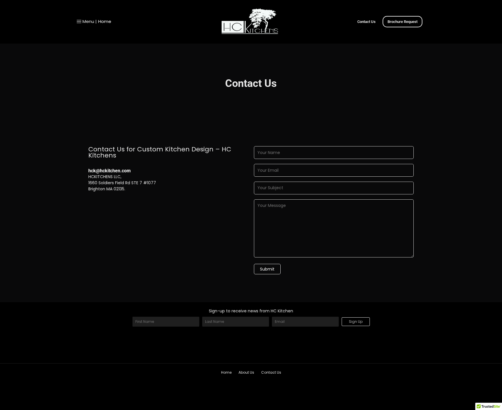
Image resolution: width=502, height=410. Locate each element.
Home (104, 21)
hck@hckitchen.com (109, 170)
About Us (246, 372)
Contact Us (366, 21)
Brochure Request (402, 21)
